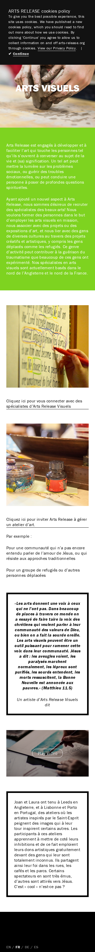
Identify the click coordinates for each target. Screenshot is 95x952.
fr (18, 947)
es (36, 947)
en (8, 947)
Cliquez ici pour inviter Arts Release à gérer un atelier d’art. (46, 522)
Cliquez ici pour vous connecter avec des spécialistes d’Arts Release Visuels (44, 403)
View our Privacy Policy (57, 48)
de (27, 947)
